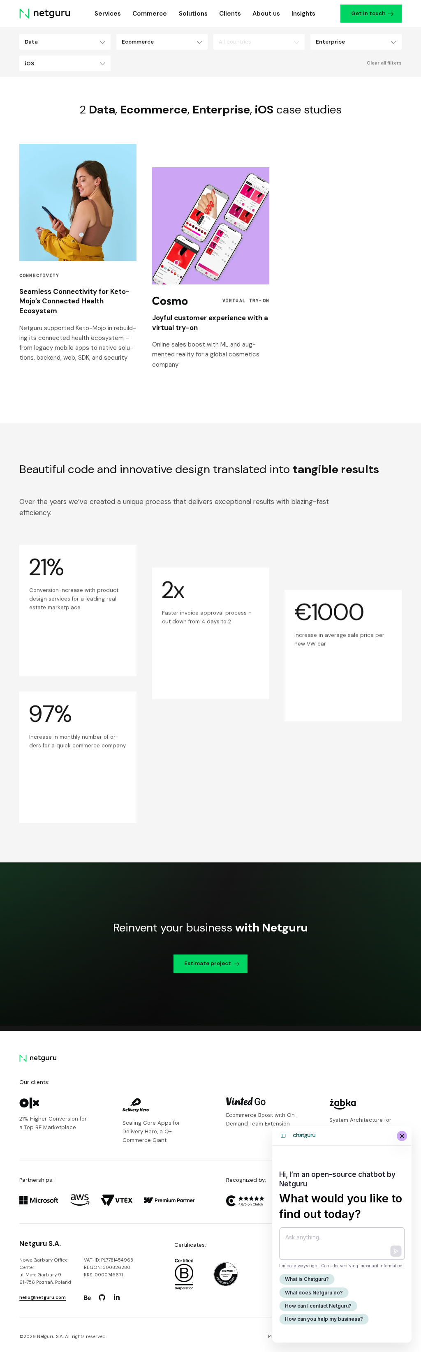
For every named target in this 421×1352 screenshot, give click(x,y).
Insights (303, 13)
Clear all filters (384, 63)
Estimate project (207, 963)
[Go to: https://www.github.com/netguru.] (102, 1298)
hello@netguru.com (42, 1297)
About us (266, 13)
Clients (230, 13)
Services (108, 13)
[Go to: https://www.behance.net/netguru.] (87, 1298)
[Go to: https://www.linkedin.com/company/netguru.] (117, 1298)
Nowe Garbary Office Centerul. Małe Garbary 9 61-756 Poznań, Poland (45, 1271)
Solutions (193, 13)
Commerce (149, 13)
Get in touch (368, 13)
